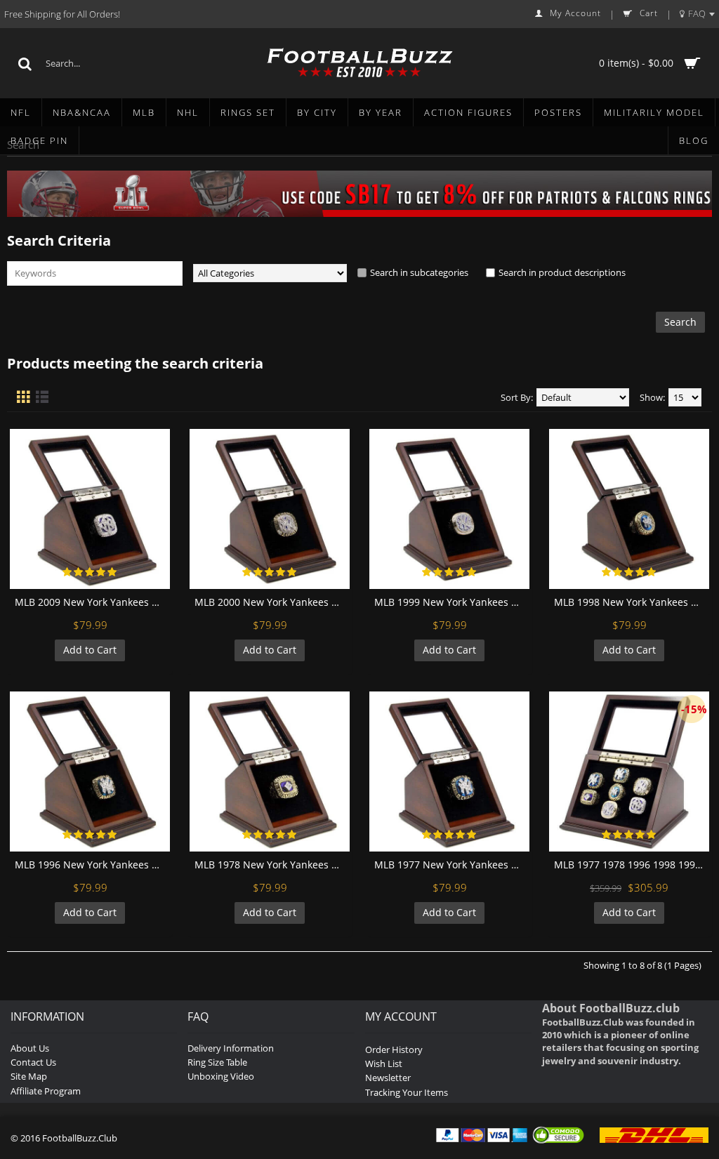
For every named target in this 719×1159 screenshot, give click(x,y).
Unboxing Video (220, 1076)
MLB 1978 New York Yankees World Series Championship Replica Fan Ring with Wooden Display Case (272, 864)
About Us (30, 1048)
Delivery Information (230, 1048)
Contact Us (33, 1062)
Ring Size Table (217, 1062)
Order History (394, 1049)
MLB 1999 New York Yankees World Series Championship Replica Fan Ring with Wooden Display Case (451, 602)
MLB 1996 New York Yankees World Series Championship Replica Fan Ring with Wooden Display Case (92, 864)
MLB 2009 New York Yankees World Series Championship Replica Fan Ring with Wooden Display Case (92, 602)
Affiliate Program (46, 1091)
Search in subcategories (419, 272)
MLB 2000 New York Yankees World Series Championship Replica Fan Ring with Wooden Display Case (272, 602)
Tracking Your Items (406, 1092)
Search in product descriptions (562, 272)
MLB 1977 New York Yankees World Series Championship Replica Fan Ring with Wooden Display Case (451, 864)
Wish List (383, 1063)
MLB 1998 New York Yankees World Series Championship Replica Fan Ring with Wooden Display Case (631, 602)
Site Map (29, 1076)
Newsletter (388, 1077)
